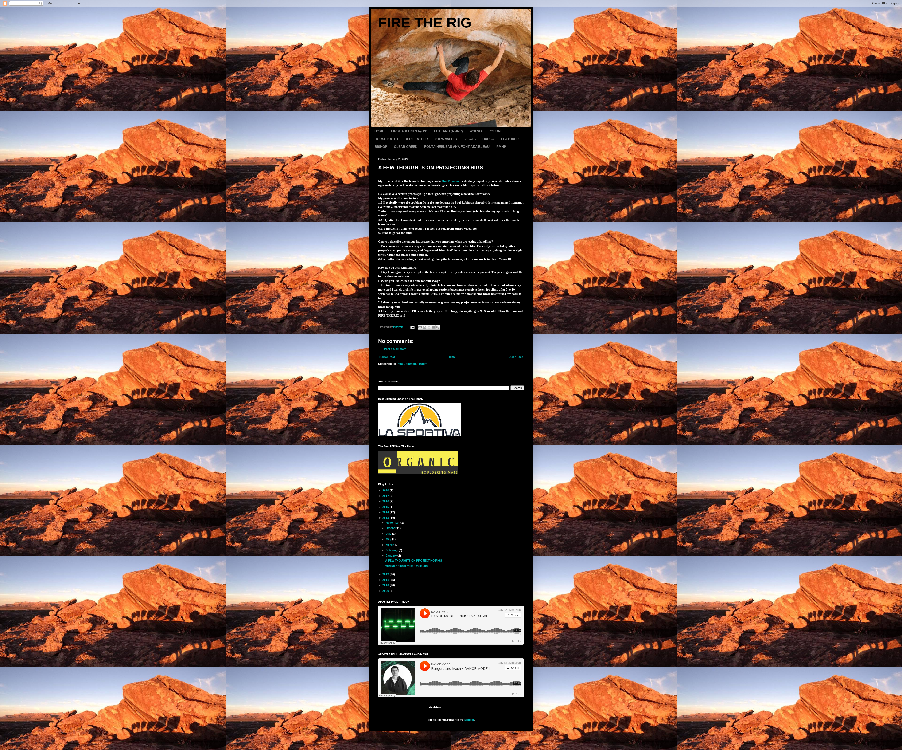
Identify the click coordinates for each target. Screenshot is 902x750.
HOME (379, 131)
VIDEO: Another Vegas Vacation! (406, 566)
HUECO (488, 139)
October (391, 528)
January (391, 555)
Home (452, 357)
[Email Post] (412, 327)
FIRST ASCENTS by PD (409, 131)
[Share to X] (429, 327)
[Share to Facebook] (433, 327)
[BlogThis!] (424, 327)
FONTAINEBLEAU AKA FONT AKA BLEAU (457, 147)
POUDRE (495, 131)
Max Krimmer (451, 181)
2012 (386, 574)
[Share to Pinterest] (437, 327)
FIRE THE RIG (425, 23)
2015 (386, 507)
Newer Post (387, 357)
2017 (386, 496)
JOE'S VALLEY (446, 139)
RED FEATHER (416, 139)
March (390, 544)
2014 (386, 512)
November (393, 522)
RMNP (501, 147)
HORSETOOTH (386, 139)
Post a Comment (395, 349)
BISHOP (381, 147)
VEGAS (470, 139)
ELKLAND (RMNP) (448, 131)
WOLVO (476, 131)
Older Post (516, 357)
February (392, 550)
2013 (386, 518)
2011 (386, 579)
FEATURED (510, 139)
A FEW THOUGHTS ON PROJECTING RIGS (413, 560)
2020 (386, 490)
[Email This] (420, 327)
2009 (386, 591)
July (389, 533)
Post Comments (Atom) (412, 363)
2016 (386, 501)
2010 (386, 585)
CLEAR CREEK (405, 147)
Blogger (469, 720)
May (389, 539)
